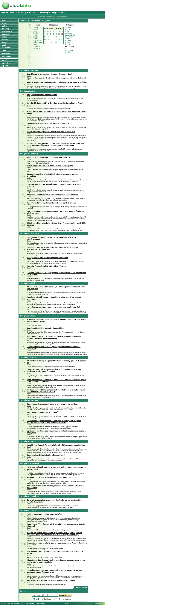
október (36, 45)
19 (45, 39)
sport (67, 48)
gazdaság (69, 33)
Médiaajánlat (30, 603)
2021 (29, 56)
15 (53, 37)
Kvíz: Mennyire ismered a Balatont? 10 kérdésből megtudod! (50, 166)
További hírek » (81, 587)
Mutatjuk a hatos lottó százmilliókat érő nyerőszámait (47, 258)
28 (51, 42)
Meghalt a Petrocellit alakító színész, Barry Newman (47, 266)
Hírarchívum (6, 57)
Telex (28, 96)
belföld (67, 29)
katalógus (47, 599)
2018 (29, 50)
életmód (68, 41)
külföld (67, 31)
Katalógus (19, 13)
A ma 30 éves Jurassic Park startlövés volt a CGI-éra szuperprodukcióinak (56, 445)
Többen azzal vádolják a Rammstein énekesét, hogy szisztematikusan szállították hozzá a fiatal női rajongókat (54, 370)
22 (53, 39)
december (37, 48)
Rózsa (58, 16)
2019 (29, 52)
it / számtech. (70, 35)
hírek (58, 599)
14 (51, 37)
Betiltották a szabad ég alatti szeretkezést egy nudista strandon (51, 478)
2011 (29, 37)
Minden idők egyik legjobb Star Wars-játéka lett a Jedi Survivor (51, 132)
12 (45, 37)
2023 (29, 60)
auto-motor (69, 50)
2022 (29, 58)
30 (48, 31)
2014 (29, 43)
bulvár (67, 45)
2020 (29, 54)
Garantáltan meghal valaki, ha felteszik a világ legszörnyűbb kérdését (53, 307)
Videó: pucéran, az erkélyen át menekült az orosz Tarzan (48, 158)
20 (48, 39)
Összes (68, 27)
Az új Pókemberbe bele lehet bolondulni (42, 95)
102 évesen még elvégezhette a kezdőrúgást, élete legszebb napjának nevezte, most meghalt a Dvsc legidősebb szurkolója (54, 422)
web (37, 599)
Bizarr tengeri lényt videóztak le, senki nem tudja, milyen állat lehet (52, 404)
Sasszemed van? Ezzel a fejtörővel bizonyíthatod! (46, 455)
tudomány (69, 37)
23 (56, 39)
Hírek (12, 13)
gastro (67, 43)
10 (59, 34)
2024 (29, 62)
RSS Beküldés (96, 603)
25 (62, 39)
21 (51, 39)
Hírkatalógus (45, 13)
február (35, 29)
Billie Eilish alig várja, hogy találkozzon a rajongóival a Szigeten (51, 581)
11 (62, 34)
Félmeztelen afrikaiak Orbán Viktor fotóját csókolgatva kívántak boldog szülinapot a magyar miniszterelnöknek (54, 337)
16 (56, 37)
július (35, 39)
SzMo (29, 76)
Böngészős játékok (59, 13)
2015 (29, 45)
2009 (29, 33)
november (37, 46)
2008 (29, 31)
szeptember (37, 43)
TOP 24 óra (6, 63)
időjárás (68, 52)
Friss (3, 21)
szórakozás (6, 48)
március (36, 31)
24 (59, 39)
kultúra (67, 39)
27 (48, 42)
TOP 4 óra (5, 60)
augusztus (37, 41)
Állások (35, 13)
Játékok (28, 13)
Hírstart (67, 603)
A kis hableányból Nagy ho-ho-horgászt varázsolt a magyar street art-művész (57, 82)
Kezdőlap (4, 13)
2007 (29, 29)
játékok (68, 599)
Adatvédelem (41, 603)
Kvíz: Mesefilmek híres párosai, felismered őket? (46, 328)
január (35, 27)
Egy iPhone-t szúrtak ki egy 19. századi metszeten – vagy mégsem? (53, 195)
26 (45, 42)
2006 (29, 27)
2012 (29, 39)
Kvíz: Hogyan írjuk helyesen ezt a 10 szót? (43, 412)
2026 (29, 66)
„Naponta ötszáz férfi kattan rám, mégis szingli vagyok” (48, 123)
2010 (29, 35)
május (35, 35)
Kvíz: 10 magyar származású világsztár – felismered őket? (49, 74)
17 (59, 37)
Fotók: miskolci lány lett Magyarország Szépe (44, 514)
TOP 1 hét (5, 66)
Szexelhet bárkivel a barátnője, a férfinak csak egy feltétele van (51, 203)
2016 (29, 46)
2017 (29, 48)
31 (51, 31)
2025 (29, 64)
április (35, 33)
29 (45, 31)
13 (48, 37)
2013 (29, 41)
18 (62, 37)
